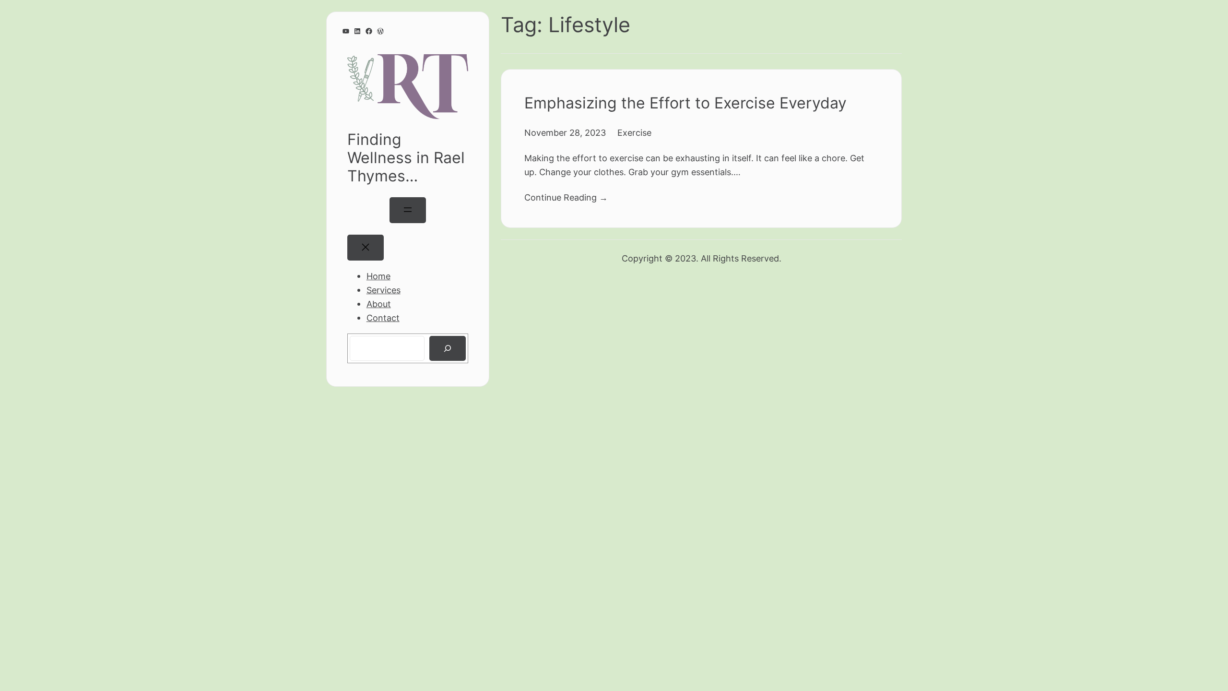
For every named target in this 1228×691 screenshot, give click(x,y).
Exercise (634, 132)
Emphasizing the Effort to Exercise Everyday (685, 103)
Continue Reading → (566, 197)
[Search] (447, 348)
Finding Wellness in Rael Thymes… (406, 158)
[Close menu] (365, 248)
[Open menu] (408, 210)
